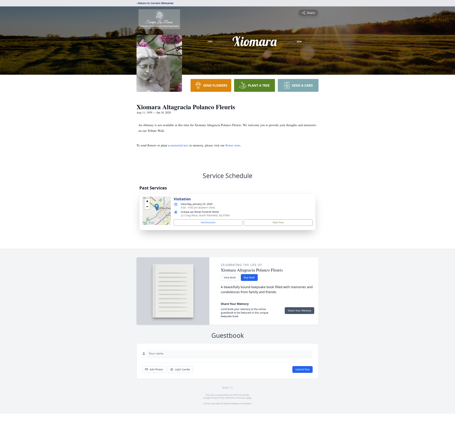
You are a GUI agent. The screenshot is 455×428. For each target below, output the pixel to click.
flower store (232, 145)
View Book (230, 277)
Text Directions (208, 222)
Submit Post (302, 369)
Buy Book (249, 277)
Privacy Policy (217, 397)
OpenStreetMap (231, 403)
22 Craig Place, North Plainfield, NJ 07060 (205, 215)
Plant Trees (278, 222)
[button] (156, 207)
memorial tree (179, 145)
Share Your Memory (299, 310)
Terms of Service (237, 397)
